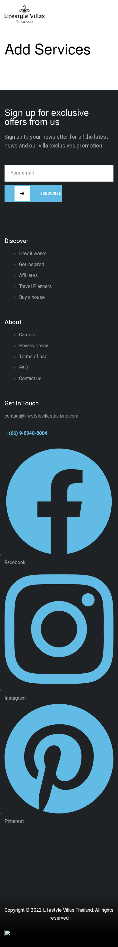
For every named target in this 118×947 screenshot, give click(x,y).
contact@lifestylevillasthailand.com (41, 416)
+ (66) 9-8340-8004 (26, 433)
